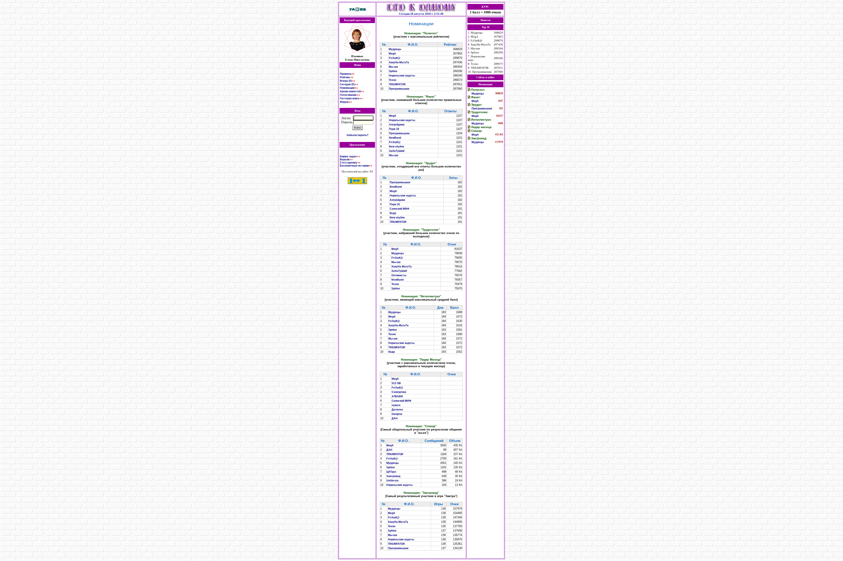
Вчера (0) (346, 80)
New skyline (396, 146)
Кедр (393, 213)
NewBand (395, 137)
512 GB (396, 383)
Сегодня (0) (347, 84)
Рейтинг (345, 77)
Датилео (397, 409)
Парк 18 (394, 129)
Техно (392, 80)
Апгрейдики (396, 124)
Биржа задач (348, 156)
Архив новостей (350, 91)
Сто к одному (348, 162)
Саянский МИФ (399, 208)
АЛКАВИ (397, 396)
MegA (392, 53)
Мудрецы (395, 49)
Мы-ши (393, 66)
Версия (344, 159)
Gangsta (397, 414)
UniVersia (392, 480)
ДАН (395, 418)
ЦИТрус (391, 471)
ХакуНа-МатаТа (399, 62)
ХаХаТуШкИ (397, 151)
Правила (345, 73)
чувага (396, 405)
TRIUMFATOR (397, 84)
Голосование (348, 94)
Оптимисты (398, 275)
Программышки (399, 88)
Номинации (347, 87)
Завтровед (393, 476)
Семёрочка (399, 392)
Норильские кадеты (402, 75)
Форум (344, 101)
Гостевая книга (349, 98)
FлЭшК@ (394, 58)
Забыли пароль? (357, 135)
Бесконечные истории (354, 165)
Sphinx (393, 71)
